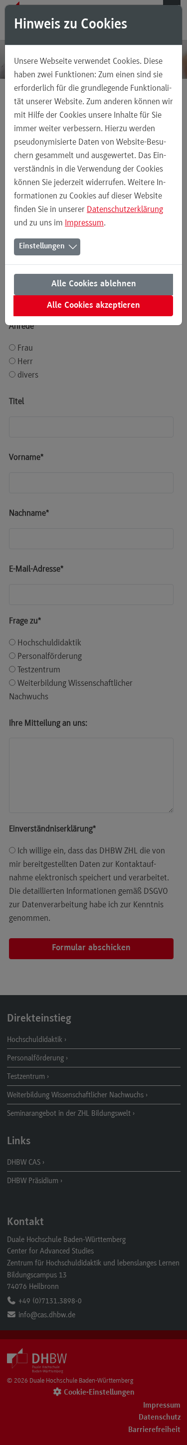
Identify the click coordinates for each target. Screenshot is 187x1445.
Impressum (84, 222)
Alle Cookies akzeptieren (93, 305)
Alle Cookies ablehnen (93, 284)
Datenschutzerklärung (125, 209)
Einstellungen (42, 246)
